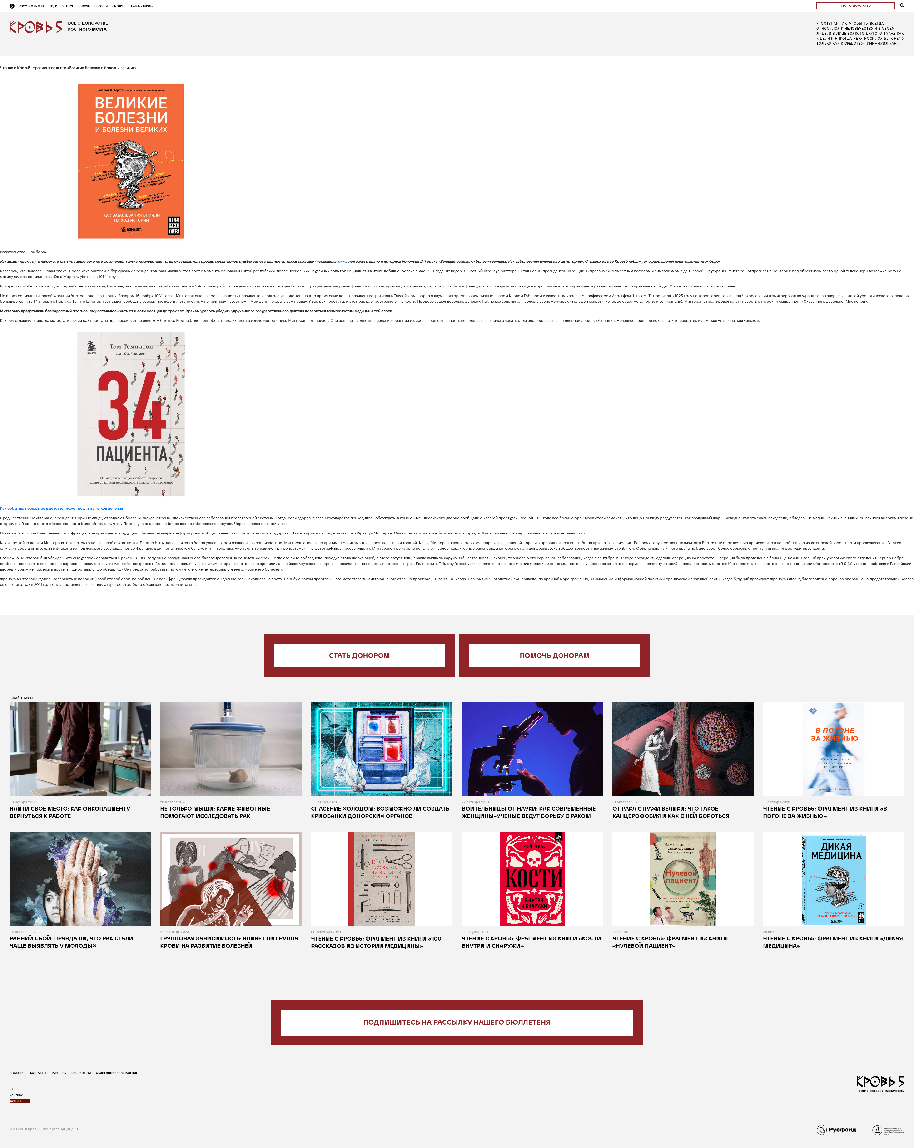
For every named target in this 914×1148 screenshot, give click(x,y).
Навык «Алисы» (142, 6)
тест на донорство (856, 6)
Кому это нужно (31, 6)
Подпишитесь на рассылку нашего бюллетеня (457, 1022)
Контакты (38, 1072)
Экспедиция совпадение (117, 1072)
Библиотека (81, 1072)
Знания (67, 6)
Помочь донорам (555, 656)
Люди (53, 6)
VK (12, 1088)
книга (342, 261)
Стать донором (359, 656)
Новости (101, 6)
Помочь (84, 6)
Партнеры (59, 1072)
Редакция (17, 1072)
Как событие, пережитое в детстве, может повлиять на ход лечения (61, 508)
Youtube (16, 1094)
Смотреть (119, 6)
